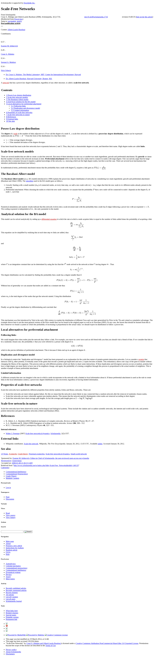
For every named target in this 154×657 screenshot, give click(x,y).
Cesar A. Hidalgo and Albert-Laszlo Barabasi (43, 643)
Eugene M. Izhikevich (9, 46)
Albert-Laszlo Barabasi (16, 30)
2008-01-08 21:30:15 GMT (22, 463)
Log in (8, 488)
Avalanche (13, 454)
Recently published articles (16, 588)
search (19, 21)
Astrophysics (11, 564)
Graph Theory (11, 476)
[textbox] (70, 134)
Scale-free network (31, 444)
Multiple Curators (12, 478)
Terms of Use (50, 646)
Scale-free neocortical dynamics (38, 433)
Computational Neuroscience (17, 474)
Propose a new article (14, 546)
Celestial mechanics (13, 566)
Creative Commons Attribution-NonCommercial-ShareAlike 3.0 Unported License (107, 643)
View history (11, 517)
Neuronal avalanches (37, 454)
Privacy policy (11, 650)
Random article (11, 550)
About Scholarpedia (13, 652)
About (8, 544)
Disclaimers (10, 654)
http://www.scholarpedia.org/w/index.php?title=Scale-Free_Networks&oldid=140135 (46, 465)
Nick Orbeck (6, 70)
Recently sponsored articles (16, 590)
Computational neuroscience (16, 568)
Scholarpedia (55, 433)
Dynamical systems (13, 572)
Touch (8, 577)
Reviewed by (6, 461)
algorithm (29, 181)
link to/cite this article (144, 17)
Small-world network (79, 454)
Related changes (12, 613)
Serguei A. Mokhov (8, 62)
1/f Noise (4, 454)
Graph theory (23, 454)
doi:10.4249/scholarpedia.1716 (96, 17)
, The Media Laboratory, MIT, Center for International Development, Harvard (43, 75)
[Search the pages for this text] (28, 531)
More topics (10, 579)
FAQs (8, 552)
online (100, 444)
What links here (12, 611)
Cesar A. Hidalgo (7, 54)
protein (141, 359)
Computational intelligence (16, 570)
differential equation (49, 219)
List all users (10, 599)
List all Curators (12, 597)
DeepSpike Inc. (29, 3)
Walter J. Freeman (12, 433)
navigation (12, 21)
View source (10, 515)
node (15, 134)
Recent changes (12, 593)
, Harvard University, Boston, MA (29, 79)
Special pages (11, 615)
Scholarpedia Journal (14, 601)
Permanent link (11, 619)
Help (8, 554)
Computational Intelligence (16, 472)
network (6, 83)
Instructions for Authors (15, 548)
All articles (10, 595)
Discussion (10, 499)
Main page (10, 541)
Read (8, 513)
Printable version (12, 617)
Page (8, 497)
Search (3, 527)
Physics (9, 575)
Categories (5, 468)
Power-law (18, 19)
